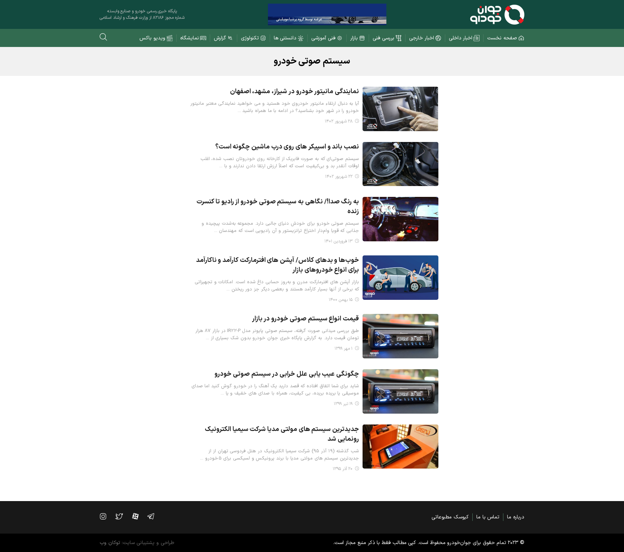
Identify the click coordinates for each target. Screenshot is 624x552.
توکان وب (110, 543)
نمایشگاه (189, 38)
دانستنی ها (285, 38)
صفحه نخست (502, 38)
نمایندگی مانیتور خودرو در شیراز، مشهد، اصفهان (294, 91)
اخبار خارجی (421, 38)
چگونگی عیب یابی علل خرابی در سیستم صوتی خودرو (286, 374)
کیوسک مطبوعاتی (450, 517)
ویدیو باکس (152, 38)
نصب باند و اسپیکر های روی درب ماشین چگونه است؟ (287, 147)
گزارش (220, 38)
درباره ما (515, 517)
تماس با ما (487, 517)
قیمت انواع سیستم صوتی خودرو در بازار (305, 319)
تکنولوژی (250, 38)
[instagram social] (106, 516)
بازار (354, 38)
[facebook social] (139, 516)
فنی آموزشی (323, 38)
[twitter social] (122, 516)
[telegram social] (154, 516)
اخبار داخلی (461, 38)
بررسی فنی (383, 38)
